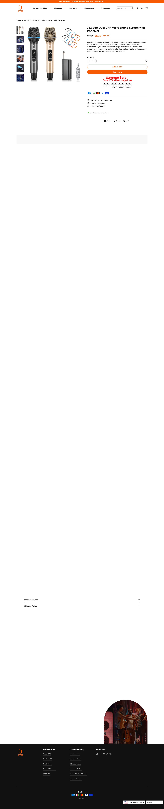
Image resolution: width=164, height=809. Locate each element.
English (80, 792)
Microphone (89, 8)
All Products (105, 8)
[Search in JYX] (132, 8)
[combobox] (134, 802)
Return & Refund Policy (78, 774)
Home (19, 20)
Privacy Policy (75, 754)
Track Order (47, 764)
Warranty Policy (76, 769)
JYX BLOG (46, 774)
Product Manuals (49, 769)
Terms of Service (76, 779)
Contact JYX (47, 759)
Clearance (58, 8)
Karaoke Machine (40, 8)
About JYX (47, 754)
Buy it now (117, 72)
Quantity (90, 57)
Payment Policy (75, 759)
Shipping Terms (75, 764)
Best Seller (73, 8)
